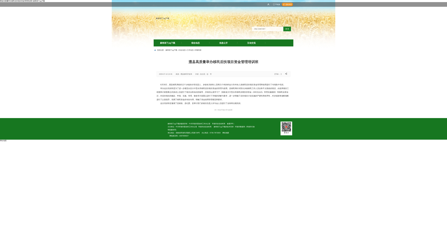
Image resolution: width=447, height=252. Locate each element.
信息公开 (223, 43)
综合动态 (195, 43)
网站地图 (225, 133)
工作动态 (190, 50)
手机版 (277, 4)
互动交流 (251, 43)
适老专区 (288, 4)
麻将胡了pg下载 (162, 18)
